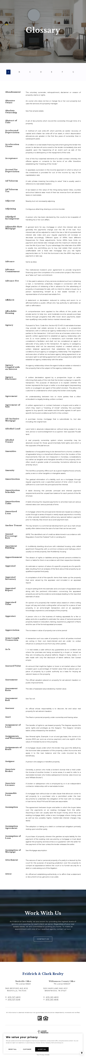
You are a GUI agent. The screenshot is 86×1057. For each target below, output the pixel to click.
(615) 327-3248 (14, 1000)
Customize (27, 1049)
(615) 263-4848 (52, 1000)
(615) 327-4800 (14, 997)
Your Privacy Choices (43, 1054)
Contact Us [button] (43, 939)
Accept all (42, 1049)
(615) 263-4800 (52, 997)
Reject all (12, 1049)
